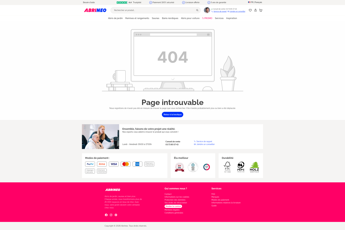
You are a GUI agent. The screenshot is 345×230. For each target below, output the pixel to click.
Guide (214, 206)
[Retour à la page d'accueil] (95, 10)
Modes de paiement (220, 200)
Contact (168, 194)
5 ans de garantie (218, 2)
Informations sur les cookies (177, 197)
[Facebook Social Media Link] (106, 215)
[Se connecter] (255, 10)
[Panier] (261, 10)
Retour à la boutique (173, 114)
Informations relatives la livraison (226, 203)
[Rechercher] (197, 10)
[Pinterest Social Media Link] (116, 215)
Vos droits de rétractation (176, 203)
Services (216, 188)
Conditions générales (174, 213)
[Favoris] (250, 10)
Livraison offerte (192, 2)
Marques (215, 197)
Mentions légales (172, 210)
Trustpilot (136, 2)
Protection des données (175, 200)
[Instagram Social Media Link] (111, 215)
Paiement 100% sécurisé (163, 2)
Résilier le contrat (173, 206)
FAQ (213, 194)
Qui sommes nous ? (176, 188)
